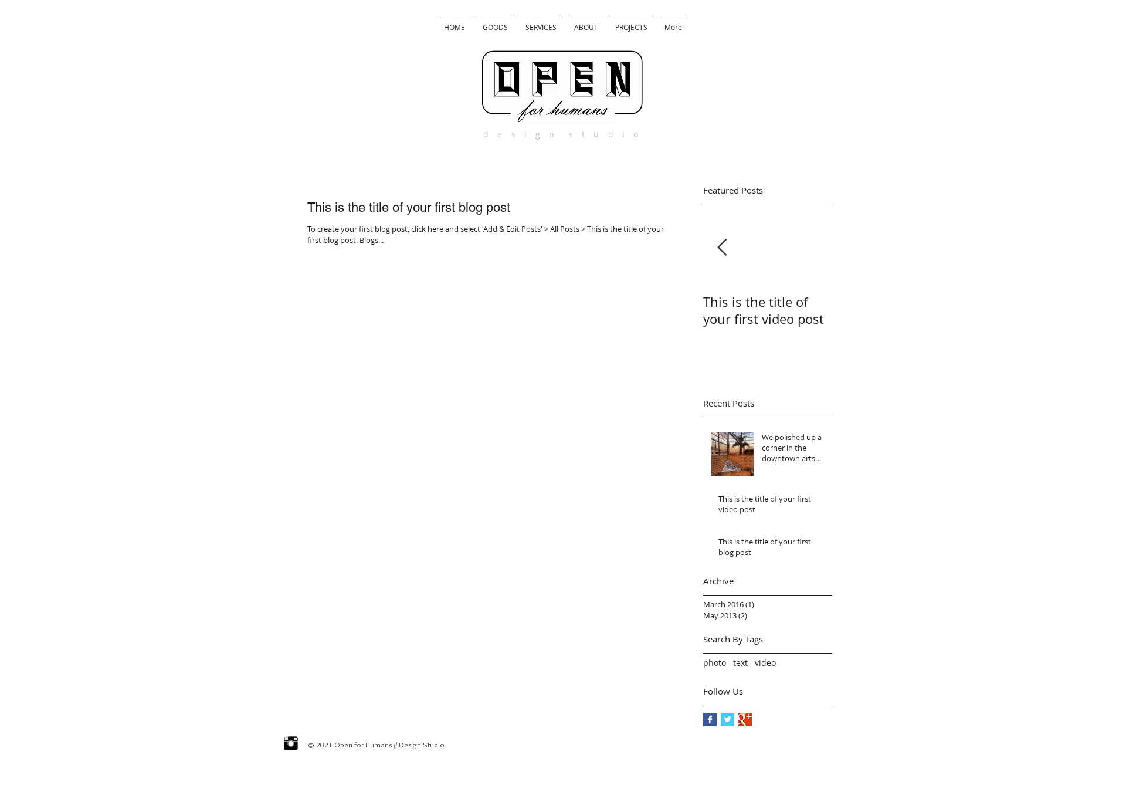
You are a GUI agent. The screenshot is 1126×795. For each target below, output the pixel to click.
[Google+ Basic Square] (745, 719)
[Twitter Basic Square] (727, 719)
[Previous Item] (722, 248)
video (765, 662)
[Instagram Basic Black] (291, 743)
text (740, 662)
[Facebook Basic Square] (710, 719)
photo (714, 662)
